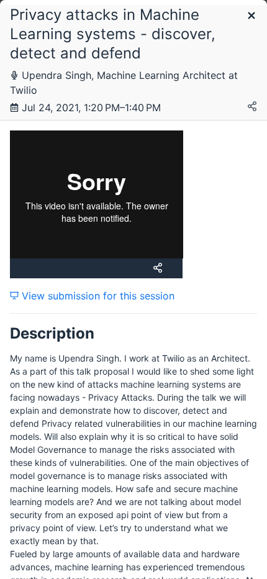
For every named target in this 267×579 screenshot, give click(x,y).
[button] (251, 16)
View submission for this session (96, 296)
